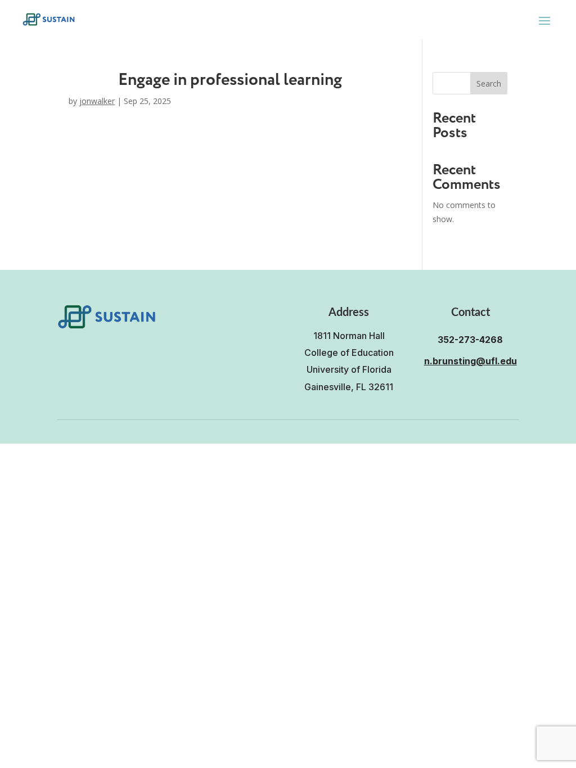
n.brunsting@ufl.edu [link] (470, 361)
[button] (545, 20)
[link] (48, 19)
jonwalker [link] (97, 101)
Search (488, 83)
